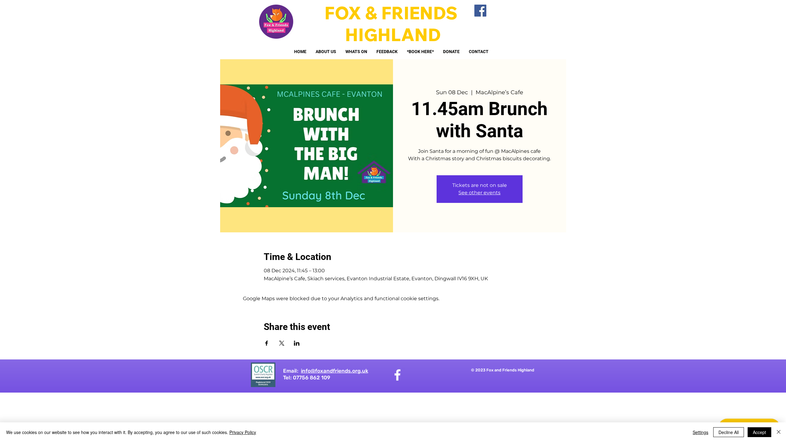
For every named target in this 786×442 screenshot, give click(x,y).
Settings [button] (700, 432)
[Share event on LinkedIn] (297, 343)
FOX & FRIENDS (393, 13)
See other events (479, 193)
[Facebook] (480, 11)
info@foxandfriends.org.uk (334, 371)
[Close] (778, 432)
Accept (759, 432)
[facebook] (397, 374)
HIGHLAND (393, 34)
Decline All (728, 432)
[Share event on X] (282, 343)
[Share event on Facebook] (267, 343)
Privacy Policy (242, 432)
